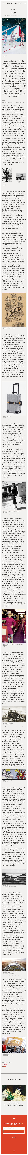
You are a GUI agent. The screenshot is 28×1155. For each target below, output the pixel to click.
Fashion (21, 15)
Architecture (10, 15)
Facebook (4, 1064)
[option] (14, 311)
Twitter (4, 1066)
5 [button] (22, 332)
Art (5, 15)
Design (16, 15)
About (14, 1137)
